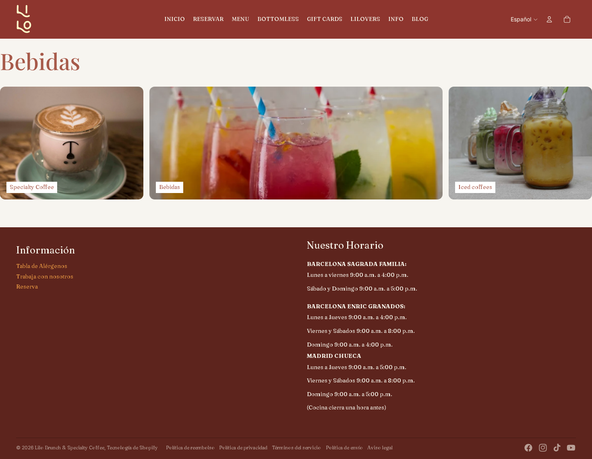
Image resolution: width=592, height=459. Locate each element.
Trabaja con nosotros (44, 276)
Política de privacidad (243, 447)
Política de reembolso (190, 447)
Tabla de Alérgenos (41, 266)
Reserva (27, 286)
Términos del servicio (296, 447)
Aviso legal (380, 447)
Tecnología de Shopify (132, 447)
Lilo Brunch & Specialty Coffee (69, 447)
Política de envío (344, 447)
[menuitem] (174, 19)
